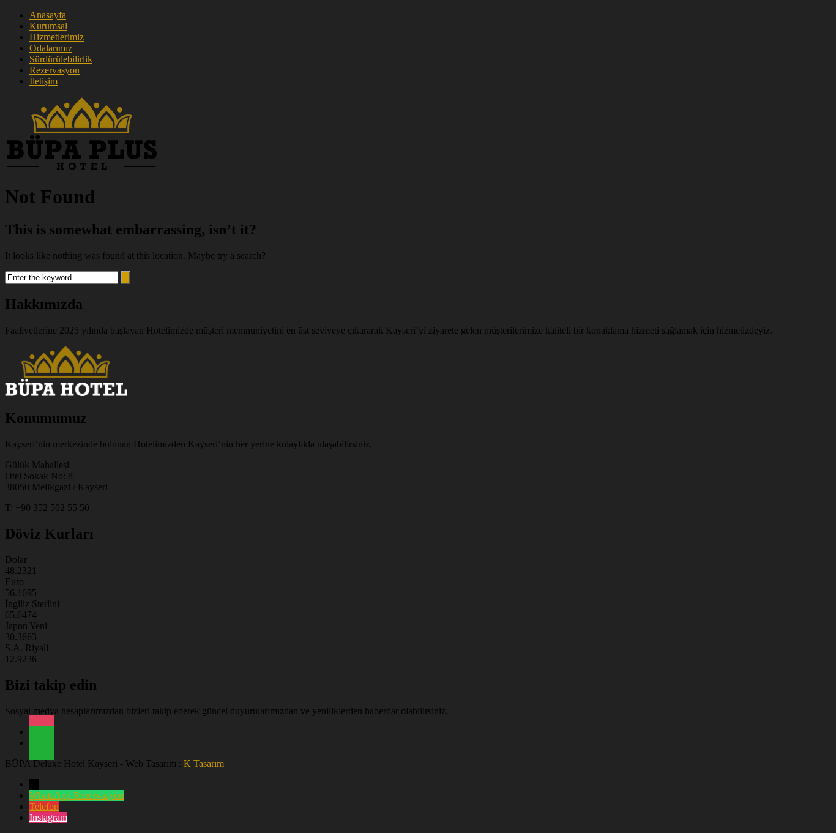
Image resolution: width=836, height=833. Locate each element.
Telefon (44, 806)
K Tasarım (204, 763)
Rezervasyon (54, 70)
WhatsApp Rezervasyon (76, 795)
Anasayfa (47, 15)
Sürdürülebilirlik (60, 59)
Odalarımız (50, 48)
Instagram (48, 817)
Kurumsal (48, 26)
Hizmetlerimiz (56, 37)
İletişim (43, 81)
